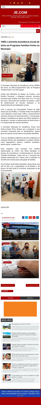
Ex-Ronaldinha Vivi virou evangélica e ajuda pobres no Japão (25, 376)
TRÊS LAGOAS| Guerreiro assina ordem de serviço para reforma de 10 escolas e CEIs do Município (20, 252)
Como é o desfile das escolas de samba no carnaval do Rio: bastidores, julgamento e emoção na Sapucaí (25, 365)
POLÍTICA (30, 298)
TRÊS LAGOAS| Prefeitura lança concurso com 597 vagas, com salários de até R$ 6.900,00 (20, 271)
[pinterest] (21, 2)
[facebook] (10, 2)
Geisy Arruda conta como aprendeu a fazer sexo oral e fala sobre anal (25, 355)
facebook (5, 291)
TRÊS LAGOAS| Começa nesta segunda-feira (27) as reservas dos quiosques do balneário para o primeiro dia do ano (20, 232)
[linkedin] (18, 2)
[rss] (25, 1)
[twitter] (29, 2)
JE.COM (20, 12)
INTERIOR (9, 52)
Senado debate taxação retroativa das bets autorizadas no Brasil (25, 345)
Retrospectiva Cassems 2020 (21, 324)
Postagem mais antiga (32, 285)
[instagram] (14, 2)
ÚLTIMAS (10, 298)
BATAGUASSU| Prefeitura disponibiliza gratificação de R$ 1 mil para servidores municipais (24, 334)
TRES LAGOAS (16, 52)
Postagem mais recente (8, 285)
